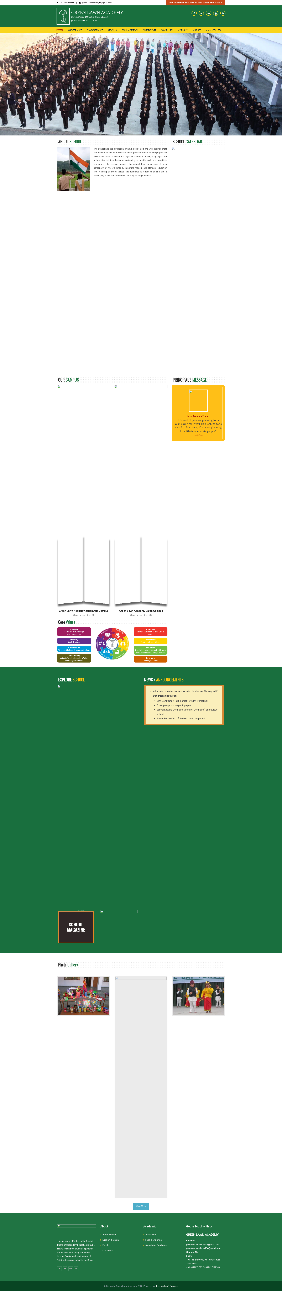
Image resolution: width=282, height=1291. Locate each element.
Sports (112, 29)
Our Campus (130, 29)
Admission (149, 29)
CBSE (196, 29)
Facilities (167, 29)
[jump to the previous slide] (5, 84)
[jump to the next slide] (277, 84)
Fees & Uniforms (153, 1240)
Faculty (106, 1245)
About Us (74, 29)
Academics (94, 29)
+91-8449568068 (67, 3)
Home (59, 29)
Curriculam (108, 1250)
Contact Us (213, 29)
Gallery (183, 29)
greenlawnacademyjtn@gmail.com (97, 3)
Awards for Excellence (156, 1245)
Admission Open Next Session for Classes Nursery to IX (195, 2)
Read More (198, 435)
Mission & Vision (111, 1240)
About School (109, 1234)
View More (141, 1206)
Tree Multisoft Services (167, 1286)
